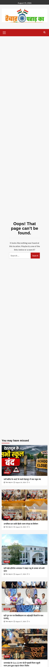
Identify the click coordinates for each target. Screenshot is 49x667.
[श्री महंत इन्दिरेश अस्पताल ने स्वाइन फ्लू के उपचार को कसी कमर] (24, 549)
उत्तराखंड (6, 472)
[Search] (44, 32)
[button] (4, 32)
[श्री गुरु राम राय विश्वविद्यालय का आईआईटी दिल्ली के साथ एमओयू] (24, 596)
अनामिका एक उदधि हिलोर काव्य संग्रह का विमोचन (21, 524)
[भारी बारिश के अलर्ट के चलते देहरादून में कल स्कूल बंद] (24, 460)
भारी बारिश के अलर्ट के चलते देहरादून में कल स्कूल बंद (22, 479)
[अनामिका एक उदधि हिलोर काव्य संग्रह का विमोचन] (24, 505)
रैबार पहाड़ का (9, 482)
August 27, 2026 (21, 574)
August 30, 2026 (21, 482)
